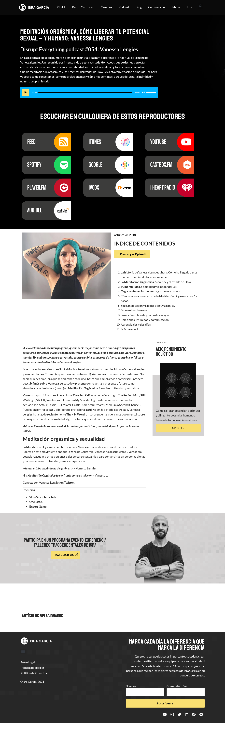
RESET (61, 7)
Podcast (124, 7)
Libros (176, 7)
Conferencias (156, 7)
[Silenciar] (143, 92)
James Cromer (45, 374)
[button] (200, 6)
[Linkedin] (186, 714)
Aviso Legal (28, 662)
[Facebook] (193, 714)
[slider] (151, 92)
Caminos (106, 7)
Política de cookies (32, 667)
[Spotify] (201, 714)
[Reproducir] (25, 92)
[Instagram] (172, 714)
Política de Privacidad (34, 673)
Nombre (131, 686)
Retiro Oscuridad (83, 7)
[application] (89, 92)
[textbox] (158, 301)
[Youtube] (165, 714)
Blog (139, 7)
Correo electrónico (178, 686)
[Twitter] (179, 714)
